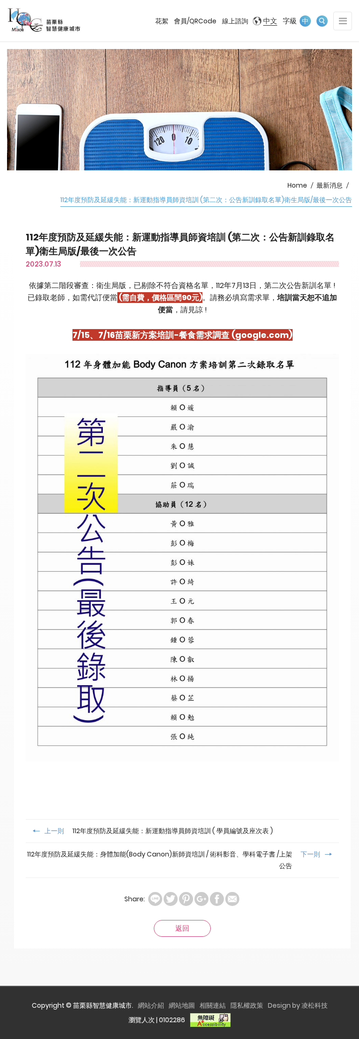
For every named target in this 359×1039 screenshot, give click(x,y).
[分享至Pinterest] (186, 899)
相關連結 (213, 1005)
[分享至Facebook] (217, 899)
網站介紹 (151, 1005)
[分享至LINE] (155, 899)
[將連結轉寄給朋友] (232, 899)
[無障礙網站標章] (210, 1020)
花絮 (161, 21)
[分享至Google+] (201, 899)
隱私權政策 (246, 1005)
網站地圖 (182, 1005)
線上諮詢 (235, 21)
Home (297, 185)
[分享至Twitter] (171, 899)
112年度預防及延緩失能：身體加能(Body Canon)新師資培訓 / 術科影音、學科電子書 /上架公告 (173, 860)
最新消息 (329, 185)
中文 (270, 21)
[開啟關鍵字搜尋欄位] (322, 21)
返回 (182, 928)
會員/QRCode (195, 21)
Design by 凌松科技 (298, 1005)
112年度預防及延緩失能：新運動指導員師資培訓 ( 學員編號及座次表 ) (158, 830)
